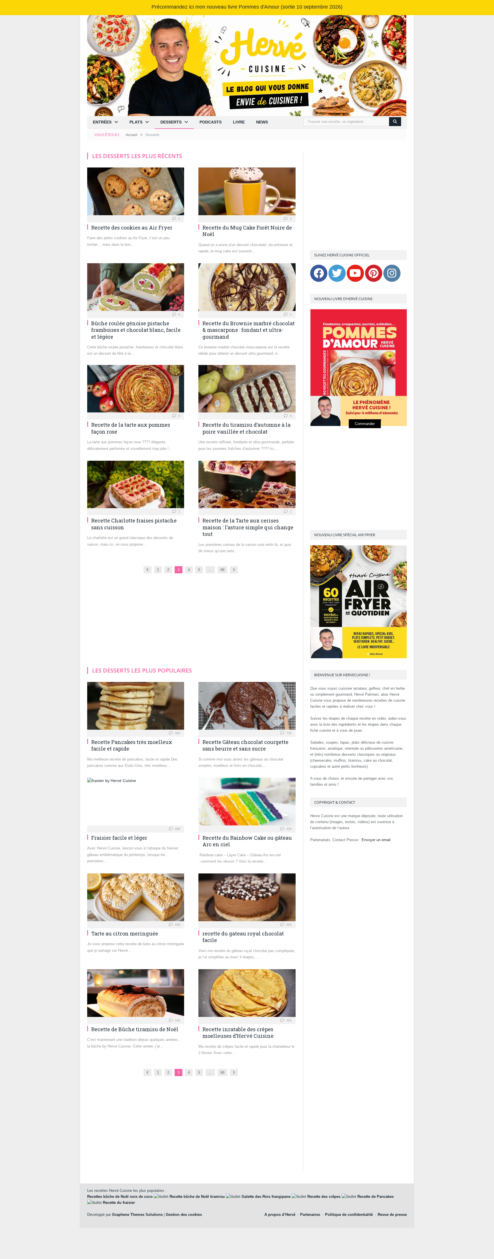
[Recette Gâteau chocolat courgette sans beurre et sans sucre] (246, 707)
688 (177, 829)
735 (289, 733)
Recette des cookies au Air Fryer (131, 227)
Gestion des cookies (184, 1214)
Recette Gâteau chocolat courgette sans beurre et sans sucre (245, 745)
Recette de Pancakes (375, 1196)
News (262, 122)
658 (177, 924)
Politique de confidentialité (349, 1214)
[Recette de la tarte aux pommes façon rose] (135, 390)
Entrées (102, 122)
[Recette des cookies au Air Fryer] (135, 193)
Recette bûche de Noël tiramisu (197, 1196)
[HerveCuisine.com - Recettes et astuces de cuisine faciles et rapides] (247, 65)
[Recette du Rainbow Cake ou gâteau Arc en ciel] (246, 803)
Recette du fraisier (119, 1202)
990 (177, 733)
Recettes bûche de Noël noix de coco (120, 1196)
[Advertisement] (191, 405)
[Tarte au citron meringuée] (135, 899)
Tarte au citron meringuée (124, 933)
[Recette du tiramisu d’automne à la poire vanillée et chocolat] (246, 390)
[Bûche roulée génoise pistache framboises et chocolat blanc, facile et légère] (135, 288)
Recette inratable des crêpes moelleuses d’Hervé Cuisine (238, 1032)
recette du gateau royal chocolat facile (243, 936)
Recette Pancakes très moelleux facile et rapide (131, 745)
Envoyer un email (376, 840)
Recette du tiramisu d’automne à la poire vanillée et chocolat (246, 428)
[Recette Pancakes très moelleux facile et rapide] (135, 707)
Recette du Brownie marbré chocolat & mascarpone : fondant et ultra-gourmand (248, 330)
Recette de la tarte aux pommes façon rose (130, 428)
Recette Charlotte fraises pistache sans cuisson (134, 523)
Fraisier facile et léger (119, 837)
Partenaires (310, 1214)
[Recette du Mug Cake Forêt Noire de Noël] (246, 193)
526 (177, 1020)
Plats (136, 122)
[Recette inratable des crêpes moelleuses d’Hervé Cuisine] (246, 994)
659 (289, 829)
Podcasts (211, 122)
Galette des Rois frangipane (266, 1196)
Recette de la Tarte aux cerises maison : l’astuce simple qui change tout (247, 527)
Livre (239, 122)
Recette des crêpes (323, 1196)
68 (222, 570)
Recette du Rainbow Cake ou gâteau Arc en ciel (247, 841)
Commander (365, 424)
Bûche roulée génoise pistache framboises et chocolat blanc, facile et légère (136, 330)
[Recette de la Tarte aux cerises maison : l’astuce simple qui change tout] (246, 486)
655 (289, 924)
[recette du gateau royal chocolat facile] (246, 899)
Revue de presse (392, 1214)
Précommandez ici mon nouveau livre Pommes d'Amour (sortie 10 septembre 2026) (247, 7)
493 (289, 1020)
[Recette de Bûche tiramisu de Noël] (135, 994)
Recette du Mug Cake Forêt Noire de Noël (247, 231)
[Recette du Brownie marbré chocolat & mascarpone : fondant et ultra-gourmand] (246, 288)
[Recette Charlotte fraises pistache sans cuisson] (135, 486)
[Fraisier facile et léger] (135, 803)
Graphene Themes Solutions (137, 1214)
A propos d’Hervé (279, 1214)
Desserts (171, 122)
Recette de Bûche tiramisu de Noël (134, 1029)
